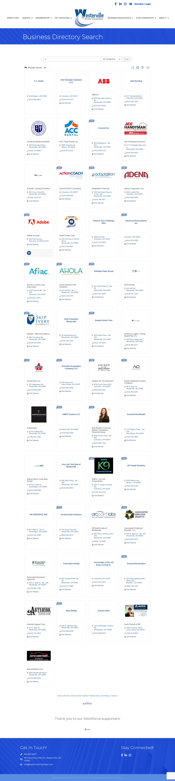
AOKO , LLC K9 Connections (98, 480)
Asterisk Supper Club (36, 624)
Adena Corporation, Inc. (134, 189)
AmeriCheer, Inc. (34, 381)
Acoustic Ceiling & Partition (38, 189)
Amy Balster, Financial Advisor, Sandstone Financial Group (101, 430)
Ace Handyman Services (134, 142)
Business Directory (63, 696)
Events (26, 18)
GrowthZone (117, 777)
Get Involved (62, 18)
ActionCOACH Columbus (70, 189)
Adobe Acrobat (33, 236)
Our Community (145, 18)
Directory (13, 18)
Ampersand (32, 428)
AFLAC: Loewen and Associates (36, 286)
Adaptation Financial (100, 189)
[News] (29, 254)
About (162, 18)
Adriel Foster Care (67, 236)
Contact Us (114, 696)
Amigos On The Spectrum (103, 381)
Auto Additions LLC (35, 669)
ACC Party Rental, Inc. (68, 142)
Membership (42, 18)
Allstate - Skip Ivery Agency (38, 334)
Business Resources (119, 18)
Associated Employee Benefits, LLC (133, 529)
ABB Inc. (95, 95)
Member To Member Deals (91, 696)
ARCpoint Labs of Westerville (99, 529)
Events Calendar (76, 696)
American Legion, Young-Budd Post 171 (135, 335)
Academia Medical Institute (38, 142)
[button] (25, 68)
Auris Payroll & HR (132, 624)
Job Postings (105, 696)
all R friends (129, 285)
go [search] (127, 59)
